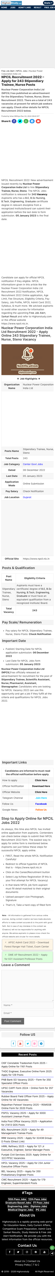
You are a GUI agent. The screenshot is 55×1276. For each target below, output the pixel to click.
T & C (36, 1264)
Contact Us (33, 1261)
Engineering (17, 201)
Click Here (41, 780)
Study (11, 3)
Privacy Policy (23, 1264)
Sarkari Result (9, 316)
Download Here (41, 786)
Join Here (41, 798)
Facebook (41, 803)
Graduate (30, 201)
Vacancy (42, 194)
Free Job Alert (37, 313)
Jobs (12, 7)
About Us (19, 1261)
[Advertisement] (27, 38)
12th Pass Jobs (37, 1199)
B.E (27, 198)
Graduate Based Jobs (19, 1202)
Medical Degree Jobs (21, 1209)
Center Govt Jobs (33, 464)
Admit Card (24, 7)
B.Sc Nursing (37, 198)
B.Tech (5, 201)
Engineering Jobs (18, 1206)
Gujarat (27, 497)
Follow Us (41, 809)
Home (4, 7)
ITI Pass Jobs (41, 1202)
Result (37, 7)
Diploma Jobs (39, 1206)
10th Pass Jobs (17, 1199)
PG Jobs (41, 1209)
